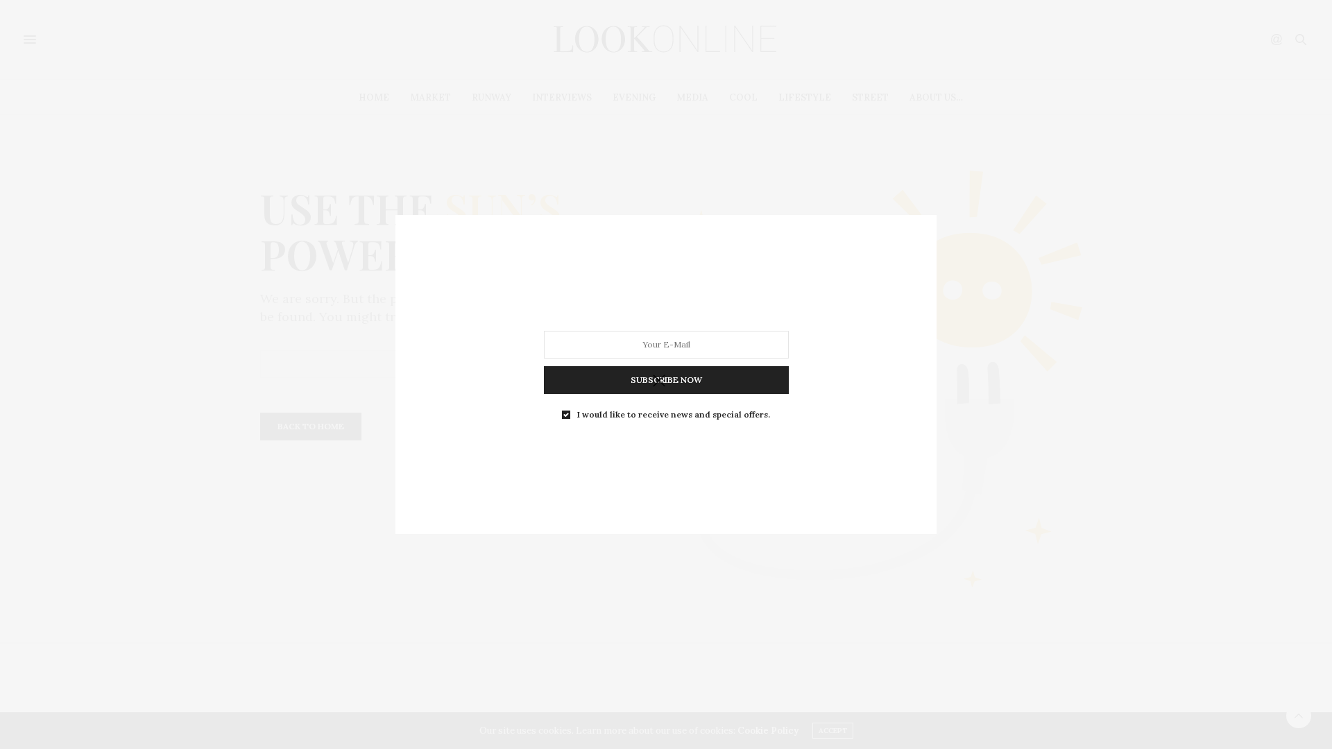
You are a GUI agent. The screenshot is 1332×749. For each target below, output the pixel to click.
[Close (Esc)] (659, 381)
